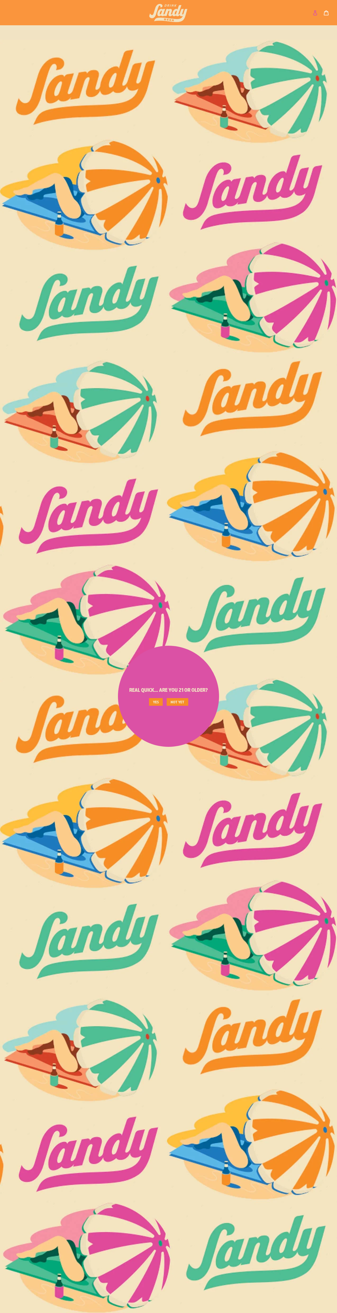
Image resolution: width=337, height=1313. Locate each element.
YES (156, 702)
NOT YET (177, 702)
